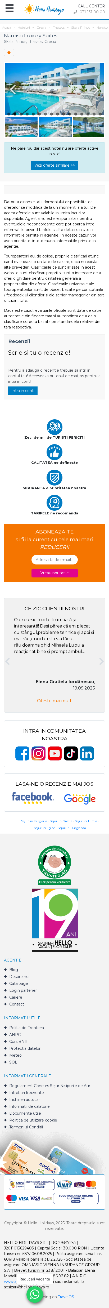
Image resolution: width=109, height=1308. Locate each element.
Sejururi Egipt (44, 828)
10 (63, 114)
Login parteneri (23, 990)
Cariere (15, 997)
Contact (16, 1004)
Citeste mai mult (54, 700)
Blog (13, 969)
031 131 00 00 (92, 12)
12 (75, 114)
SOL (13, 1062)
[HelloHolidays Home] (44, 8)
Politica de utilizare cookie (33, 1120)
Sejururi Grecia (61, 821)
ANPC (15, 1034)
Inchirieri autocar (24, 1099)
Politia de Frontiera (26, 1027)
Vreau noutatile (54, 573)
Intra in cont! (22, 390)
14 (88, 114)
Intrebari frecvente (26, 1092)
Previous (11, 89)
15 (94, 114)
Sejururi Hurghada (72, 828)
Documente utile (25, 1113)
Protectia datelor (24, 1048)
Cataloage (18, 983)
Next (97, 89)
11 (69, 114)
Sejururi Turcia (86, 821)
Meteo (15, 1055)
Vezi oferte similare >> (54, 165)
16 (100, 114)
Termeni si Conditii (26, 1127)
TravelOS (66, 1296)
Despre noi (19, 976)
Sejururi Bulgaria (34, 821)
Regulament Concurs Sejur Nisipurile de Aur (49, 1085)
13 (81, 114)
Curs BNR (18, 1041)
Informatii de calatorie (29, 1106)
